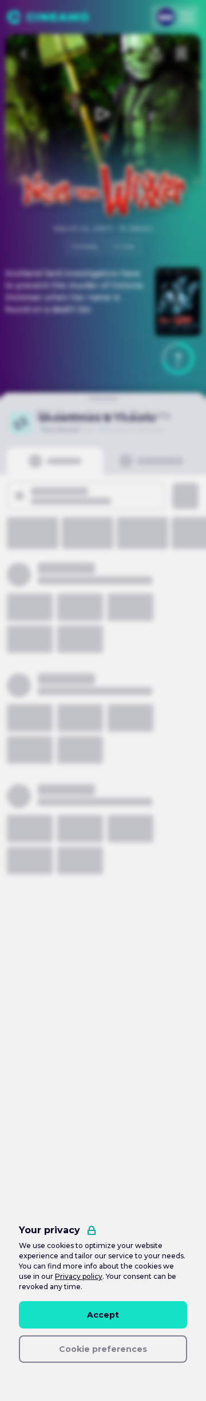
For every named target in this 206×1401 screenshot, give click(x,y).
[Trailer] (103, 114)
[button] (178, 358)
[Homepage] (48, 17)
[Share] (156, 53)
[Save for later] (181, 53)
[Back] (24, 53)
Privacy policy (78, 1276)
